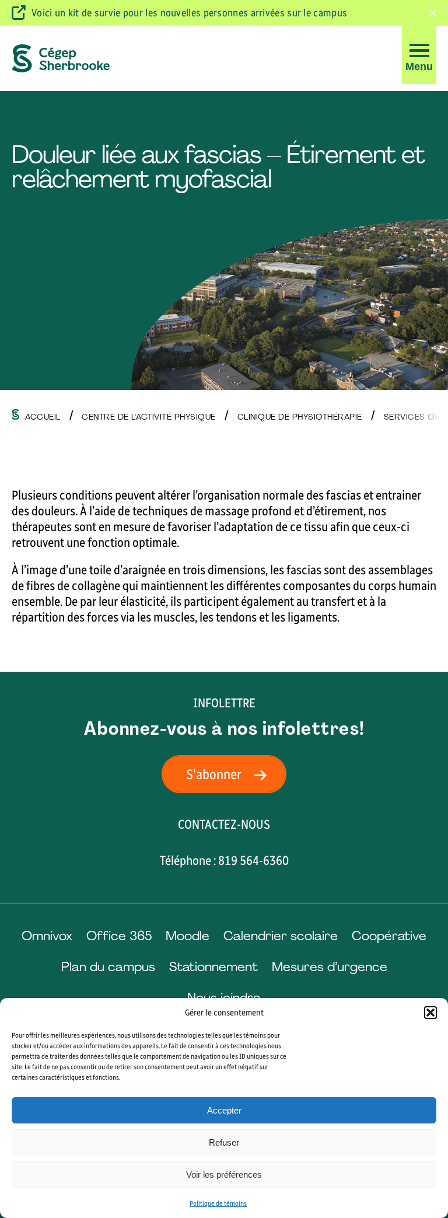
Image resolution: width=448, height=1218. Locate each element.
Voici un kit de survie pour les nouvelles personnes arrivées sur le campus (189, 12)
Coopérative (389, 935)
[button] (430, 1012)
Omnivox (47, 935)
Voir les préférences (224, 1174)
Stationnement (213, 966)
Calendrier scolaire (280, 935)
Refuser (224, 1142)
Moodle (187, 935)
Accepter (224, 1110)
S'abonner (214, 774)
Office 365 (119, 935)
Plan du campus (108, 966)
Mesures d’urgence (329, 966)
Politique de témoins (218, 1203)
